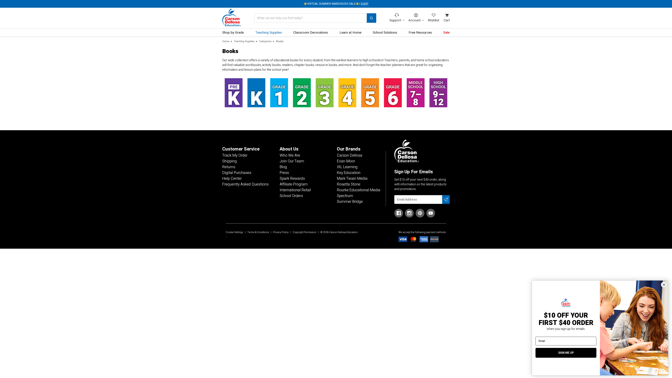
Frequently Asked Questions (245, 184)
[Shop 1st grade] (279, 92)
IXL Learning (347, 167)
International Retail (295, 190)
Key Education (348, 173)
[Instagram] (409, 213)
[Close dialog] (664, 285)
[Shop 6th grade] (393, 92)
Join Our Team (292, 161)
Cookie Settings (234, 232)
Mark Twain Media (352, 178)
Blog (283, 167)
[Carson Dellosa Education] (231, 18)
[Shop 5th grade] (370, 92)
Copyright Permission (304, 232)
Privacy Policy (281, 232)
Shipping (229, 161)
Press (284, 173)
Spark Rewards (292, 178)
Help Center (232, 178)
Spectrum (345, 196)
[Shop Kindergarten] (256, 92)
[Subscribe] (446, 199)
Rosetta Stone (348, 184)
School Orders (291, 196)
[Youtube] (430, 213)
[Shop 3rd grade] (325, 92)
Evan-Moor (346, 161)
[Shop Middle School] (416, 92)
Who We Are (290, 155)
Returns (228, 167)
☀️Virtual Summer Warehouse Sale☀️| (336, 4)
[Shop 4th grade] (347, 92)
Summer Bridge (350, 201)
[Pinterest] (420, 213)
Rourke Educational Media (358, 190)
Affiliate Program (294, 184)
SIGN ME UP (566, 353)
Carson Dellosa (349, 155)
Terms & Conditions (258, 232)
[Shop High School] (438, 92)
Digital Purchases (236, 173)
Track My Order (234, 155)
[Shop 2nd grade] (302, 92)
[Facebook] (398, 213)
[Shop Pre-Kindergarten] (234, 92)
